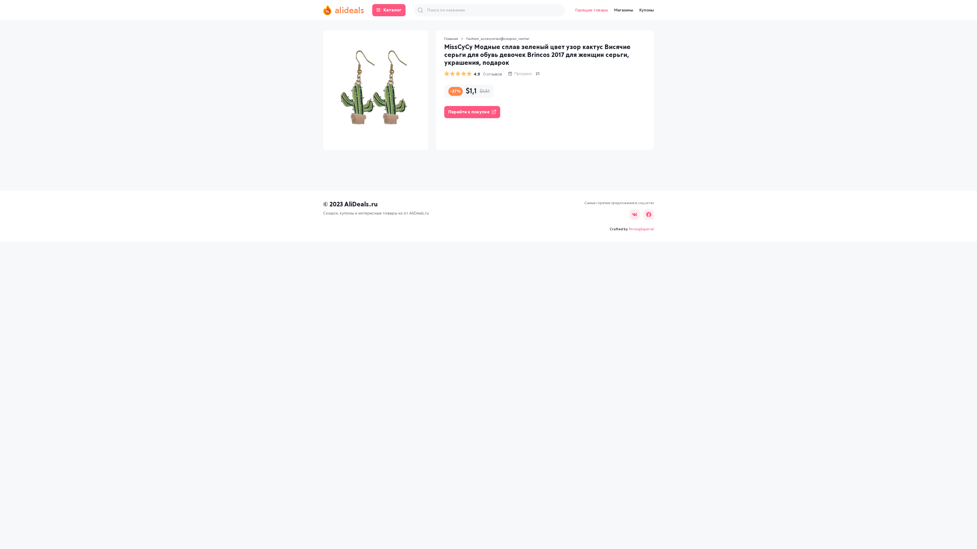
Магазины (623, 10)
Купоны (646, 10)
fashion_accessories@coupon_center (497, 39)
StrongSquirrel (641, 229)
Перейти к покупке (469, 112)
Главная (451, 39)
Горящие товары (591, 10)
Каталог (392, 10)
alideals (349, 11)
